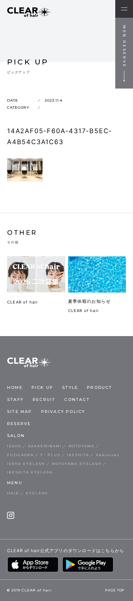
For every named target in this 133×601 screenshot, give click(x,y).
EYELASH (37, 493)
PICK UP (42, 387)
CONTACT (76, 399)
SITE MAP (19, 411)
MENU (14, 482)
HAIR (13, 493)
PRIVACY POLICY (63, 411)
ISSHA (14, 446)
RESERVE (19, 423)
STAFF (15, 399)
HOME (15, 387)
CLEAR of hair (22, 302)
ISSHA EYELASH (26, 463)
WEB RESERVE (124, 46)
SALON (16, 435)
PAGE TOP (114, 590)
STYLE (70, 387)
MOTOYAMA (81, 446)
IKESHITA (78, 455)
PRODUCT (99, 387)
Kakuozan (108, 455)
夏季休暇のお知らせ (89, 301)
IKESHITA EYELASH (30, 472)
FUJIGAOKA (20, 455)
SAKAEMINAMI (45, 446)
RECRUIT (44, 399)
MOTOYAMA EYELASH (76, 463)
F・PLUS (50, 455)
